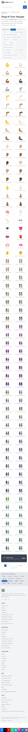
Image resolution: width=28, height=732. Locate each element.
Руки (5, 42)
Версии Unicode (6, 682)
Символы (4, 612)
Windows (4, 660)
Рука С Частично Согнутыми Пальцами (12, 37)
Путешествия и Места (7, 638)
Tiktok (3, 669)
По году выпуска (6, 680)
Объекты (4, 610)
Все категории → (6, 647)
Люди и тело (5, 605)
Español (10, 576)
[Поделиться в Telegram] (16, 730)
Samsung (4, 665)
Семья (5, 32)
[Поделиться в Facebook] (1, 730)
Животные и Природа (7, 643)
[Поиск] (25, 7)
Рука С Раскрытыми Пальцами (10, 34)
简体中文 (11, 581)
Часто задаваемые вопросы (9, 691)
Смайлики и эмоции (7, 617)
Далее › (21, 565)
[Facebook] (3, 599)
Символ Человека (8, 57)
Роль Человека (7, 52)
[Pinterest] (9, 599)
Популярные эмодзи (7, 685)
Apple (3, 654)
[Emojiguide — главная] (3, 590)
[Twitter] (6, 599)
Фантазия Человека (8, 47)
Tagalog (20, 583)
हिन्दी (8, 583)
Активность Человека (9, 44)
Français (22, 576)
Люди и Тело (5, 630)
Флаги (3, 608)
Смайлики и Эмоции (7, 641)
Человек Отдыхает (20, 50)
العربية (4, 583)
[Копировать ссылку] (22, 730)
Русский (4, 581)
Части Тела (21, 29)
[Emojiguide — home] (8, 2)
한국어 (21, 581)
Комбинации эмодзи (7, 676)
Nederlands (11, 578)
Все (13, 29)
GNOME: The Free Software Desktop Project (12, 711)
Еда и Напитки (5, 645)
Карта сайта (4, 720)
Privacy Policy (5, 702)
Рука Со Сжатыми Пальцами (17, 32)
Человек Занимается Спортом (11, 55)
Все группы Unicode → (7, 623)
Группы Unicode (15, 12)
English (4, 576)
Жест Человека (7, 50)
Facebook (4, 658)
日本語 (16, 581)
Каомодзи (4, 689)
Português (18, 578)
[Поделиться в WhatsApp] (12, 730)
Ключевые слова (6, 678)
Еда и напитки (5, 621)
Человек (12, 42)
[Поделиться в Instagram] (19, 730)
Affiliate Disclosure (6, 704)
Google (3, 656)
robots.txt (10, 720)
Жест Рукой (6, 39)
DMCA (3, 706)
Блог (3, 687)
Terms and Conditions (7, 700)
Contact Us (4, 709)
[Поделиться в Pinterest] (8, 730)
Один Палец (15, 39)
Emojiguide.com (5, 12)
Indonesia (13, 583)
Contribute (4, 697)
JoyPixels (4, 667)
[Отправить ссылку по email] (26, 730)
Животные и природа (7, 619)
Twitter (3, 663)
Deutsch (16, 576)
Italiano (4, 578)
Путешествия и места (7, 614)
